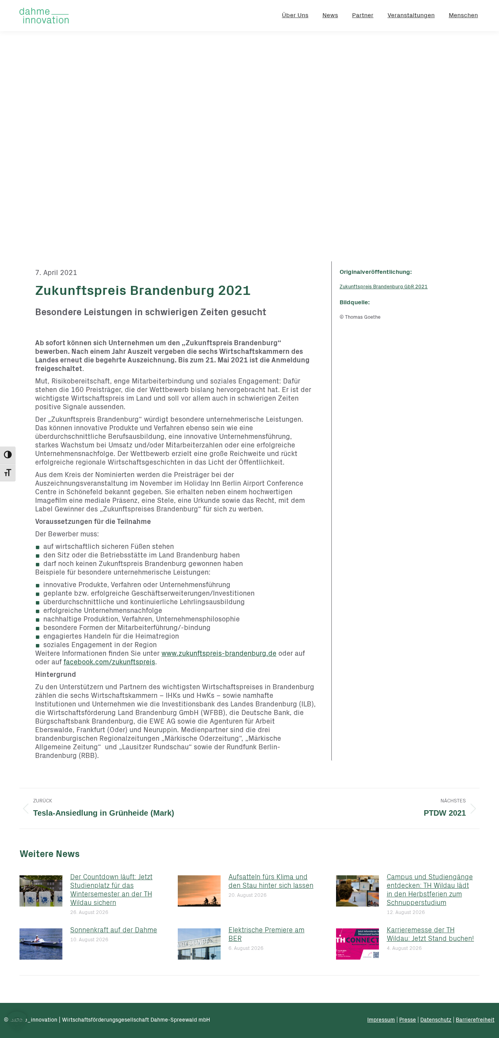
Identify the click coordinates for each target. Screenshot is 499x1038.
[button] (17, 1021)
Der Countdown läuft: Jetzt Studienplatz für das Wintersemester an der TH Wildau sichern (111, 890)
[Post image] (40, 891)
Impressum (381, 1020)
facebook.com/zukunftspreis (109, 662)
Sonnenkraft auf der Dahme (113, 930)
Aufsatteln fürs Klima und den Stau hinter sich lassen (270, 882)
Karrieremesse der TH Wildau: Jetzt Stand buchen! (430, 935)
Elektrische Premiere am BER (266, 935)
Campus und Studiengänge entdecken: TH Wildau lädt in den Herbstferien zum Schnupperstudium (430, 890)
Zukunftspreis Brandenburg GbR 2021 (384, 287)
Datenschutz (435, 1020)
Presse (407, 1020)
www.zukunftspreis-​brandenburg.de (218, 654)
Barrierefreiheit (475, 1020)
